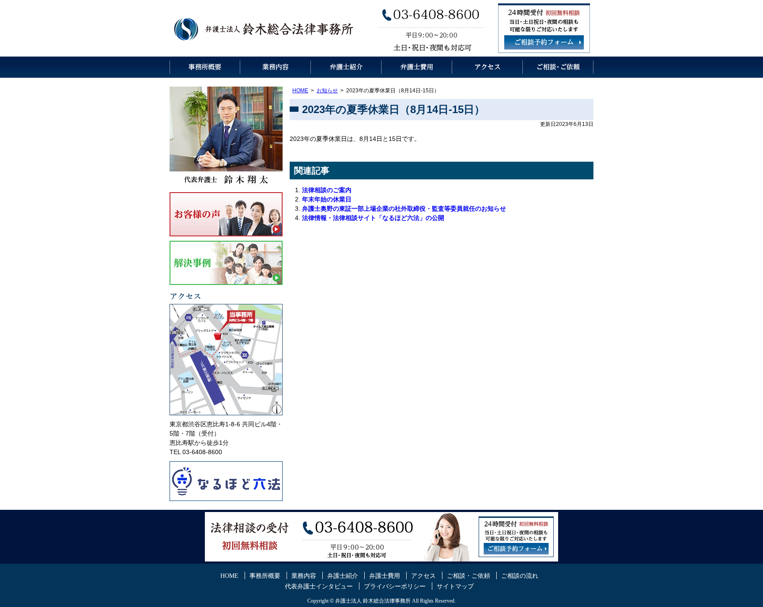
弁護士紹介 (346, 67)
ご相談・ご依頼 (558, 67)
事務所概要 (205, 67)
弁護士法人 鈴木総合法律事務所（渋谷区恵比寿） (264, 28)
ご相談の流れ (519, 576)
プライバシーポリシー (395, 586)
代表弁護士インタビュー (319, 586)
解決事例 (226, 263)
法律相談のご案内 (326, 189)
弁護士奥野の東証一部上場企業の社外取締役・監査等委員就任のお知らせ (404, 208)
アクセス (487, 67)
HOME (300, 90)
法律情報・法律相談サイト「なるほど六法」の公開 (373, 217)
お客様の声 (226, 214)
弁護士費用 (417, 67)
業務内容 (275, 67)
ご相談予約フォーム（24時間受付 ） (544, 42)
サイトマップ (455, 586)
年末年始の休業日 (326, 199)
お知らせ (327, 90)
